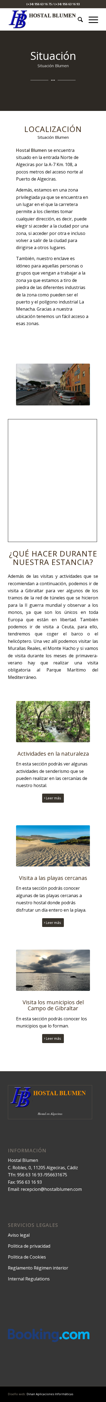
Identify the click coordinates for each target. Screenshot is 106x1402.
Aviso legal (19, 1235)
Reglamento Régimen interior (38, 1268)
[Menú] (90, 19)
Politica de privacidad (29, 1246)
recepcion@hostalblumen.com (51, 1189)
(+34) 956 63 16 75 (39, 4)
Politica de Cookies (27, 1257)
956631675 (56, 1175)
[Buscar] (77, 19)
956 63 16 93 (29, 1175)
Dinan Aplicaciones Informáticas (50, 1394)
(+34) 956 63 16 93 (67, 4)
